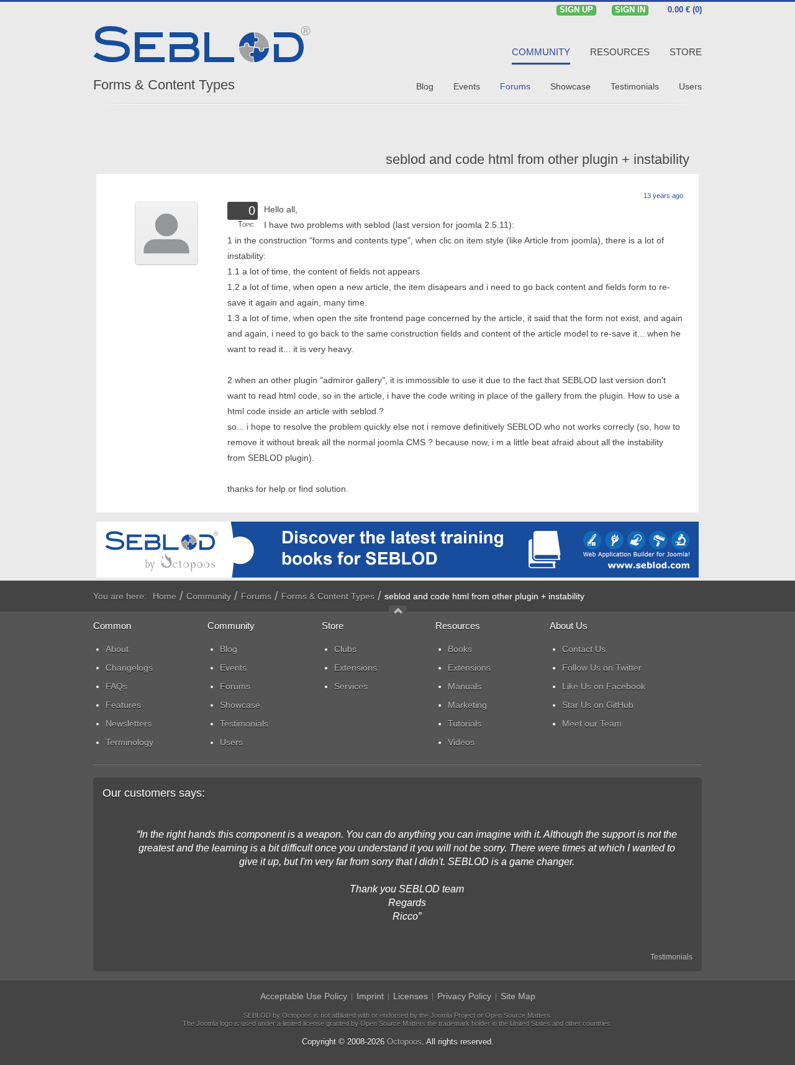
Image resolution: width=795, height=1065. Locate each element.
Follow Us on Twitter (602, 668)
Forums (256, 596)
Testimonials (671, 957)
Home (164, 596)
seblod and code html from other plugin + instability (537, 159)
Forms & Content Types (164, 85)
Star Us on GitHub (598, 705)
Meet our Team (592, 723)
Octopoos (404, 1041)
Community (208, 596)
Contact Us (584, 649)
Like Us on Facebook (603, 686)
